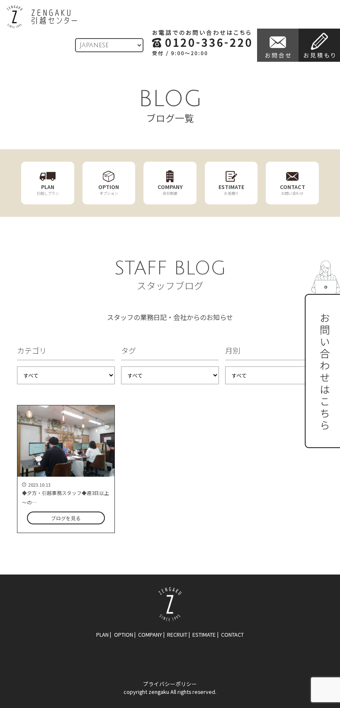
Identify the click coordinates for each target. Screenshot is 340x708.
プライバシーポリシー (170, 684)
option (123, 634)
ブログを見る (66, 517)
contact (232, 634)
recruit (177, 634)
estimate (204, 634)
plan (102, 634)
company (150, 634)
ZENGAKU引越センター (41, 17)
